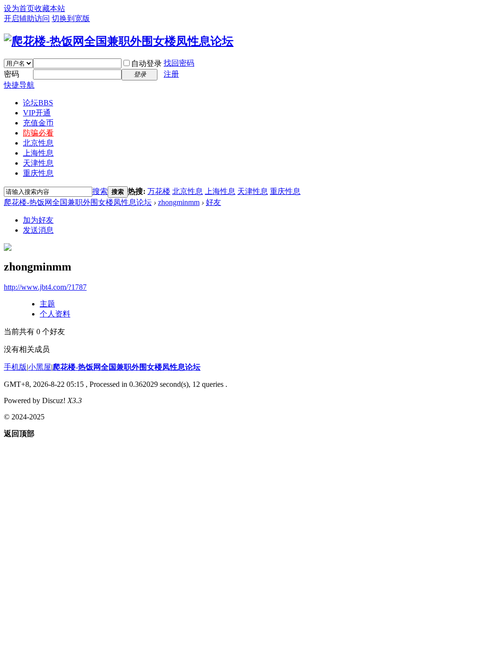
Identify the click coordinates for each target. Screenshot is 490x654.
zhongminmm (179, 202)
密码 (11, 74)
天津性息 (38, 163)
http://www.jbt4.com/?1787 (45, 287)
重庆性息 (38, 173)
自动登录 (146, 63)
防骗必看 (38, 133)
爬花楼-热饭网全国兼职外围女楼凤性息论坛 (78, 202)
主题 (47, 304)
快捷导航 (19, 85)
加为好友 (38, 220)
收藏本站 (49, 8)
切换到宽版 (71, 18)
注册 (171, 74)
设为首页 (19, 8)
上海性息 (38, 153)
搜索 (100, 191)
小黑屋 (39, 367)
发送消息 (38, 230)
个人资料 (55, 314)
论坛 (38, 103)
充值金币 (38, 123)
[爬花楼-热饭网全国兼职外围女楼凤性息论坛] (119, 41)
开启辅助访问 (27, 18)
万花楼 (158, 191)
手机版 (15, 367)
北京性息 (38, 143)
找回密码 (179, 63)
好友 (213, 202)
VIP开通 (37, 113)
